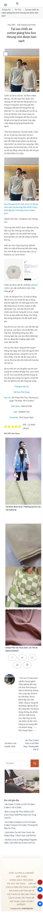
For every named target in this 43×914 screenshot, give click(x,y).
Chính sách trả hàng (21, 880)
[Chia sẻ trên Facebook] (12, 657)
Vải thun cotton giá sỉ (21, 891)
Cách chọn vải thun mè (21, 898)
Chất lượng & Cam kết (21, 873)
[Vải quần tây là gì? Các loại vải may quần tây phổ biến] (22, 543)
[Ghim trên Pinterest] (17, 665)
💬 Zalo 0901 (40, 889)
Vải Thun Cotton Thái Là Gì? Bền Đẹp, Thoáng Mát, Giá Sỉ (31, 745)
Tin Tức (12, 25)
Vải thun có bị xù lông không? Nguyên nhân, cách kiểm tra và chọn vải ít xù (20, 841)
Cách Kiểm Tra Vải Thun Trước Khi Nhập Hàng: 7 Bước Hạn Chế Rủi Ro (20, 834)
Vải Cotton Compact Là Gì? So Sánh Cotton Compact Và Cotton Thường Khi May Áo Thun (21, 825)
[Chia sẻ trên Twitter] (22, 657)
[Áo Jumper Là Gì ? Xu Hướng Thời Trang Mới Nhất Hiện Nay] (22, 586)
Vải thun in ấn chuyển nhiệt (10, 745)
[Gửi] (35, 763)
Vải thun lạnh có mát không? (22, 903)
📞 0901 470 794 (40, 882)
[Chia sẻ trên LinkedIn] (27, 665)
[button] (5, 5)
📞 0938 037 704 (40, 896)
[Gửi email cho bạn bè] (32, 657)
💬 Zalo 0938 (40, 903)
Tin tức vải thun (16, 884)
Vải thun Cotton (26, 25)
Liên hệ (32, 884)
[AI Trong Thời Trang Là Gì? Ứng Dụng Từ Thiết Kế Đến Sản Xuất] (22, 457)
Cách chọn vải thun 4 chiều (21, 887)
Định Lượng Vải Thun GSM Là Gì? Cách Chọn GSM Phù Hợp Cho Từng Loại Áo (20, 815)
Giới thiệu (21, 877)
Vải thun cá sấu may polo (21, 894)
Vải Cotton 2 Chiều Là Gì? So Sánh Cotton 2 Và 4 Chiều (19, 805)
